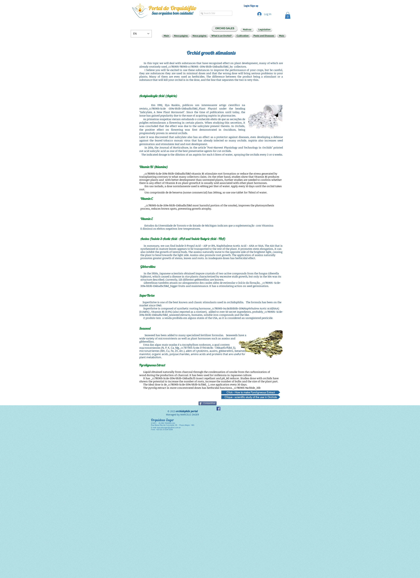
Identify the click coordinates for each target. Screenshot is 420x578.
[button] (288, 15)
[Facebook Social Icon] (218, 409)
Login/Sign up (251, 5)
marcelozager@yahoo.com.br (169, 428)
